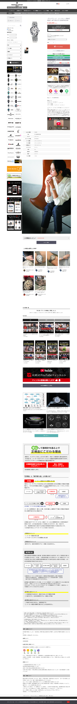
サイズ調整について (37, 10)
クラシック (24, 13)
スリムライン (40, 13)
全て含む (9, 29)
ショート (62, 319)
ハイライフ (46, 13)
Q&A (52, 10)
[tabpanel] (34, 31)
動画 (46, 319)
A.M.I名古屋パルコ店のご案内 (59, 57)
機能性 (9, 51)
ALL (30, 319)
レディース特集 (50, 103)
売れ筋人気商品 (18, 13)
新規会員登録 (12, 17)
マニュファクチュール (32, 13)
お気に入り (12, 20)
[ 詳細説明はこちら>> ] (51, 36)
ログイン (18, 20)
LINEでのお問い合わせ (58, 55)
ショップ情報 (46, 10)
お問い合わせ (57, 10)
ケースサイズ (10, 54)
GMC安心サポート (27, 10)
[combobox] (14, 42)
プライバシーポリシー (34, 695)
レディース (51, 13)
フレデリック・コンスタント (52, 101)
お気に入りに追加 (58, 59)
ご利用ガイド (19, 10)
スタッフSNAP (65, 10)
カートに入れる (59, 46)
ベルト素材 (10, 48)
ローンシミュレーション (59, 65)
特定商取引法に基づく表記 (43, 695)
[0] (57, 4)
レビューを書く (46, 242)
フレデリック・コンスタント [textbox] (12, 42)
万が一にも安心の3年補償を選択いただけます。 (55, 35)
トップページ (11, 10)
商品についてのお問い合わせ (58, 53)
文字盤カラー (10, 58)
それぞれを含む (10, 30)
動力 (8, 45)
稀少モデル (57, 13)
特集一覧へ (46, 435)
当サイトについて (26, 695)
